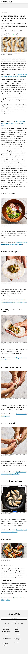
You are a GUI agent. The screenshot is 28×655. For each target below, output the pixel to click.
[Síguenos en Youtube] (22, 623)
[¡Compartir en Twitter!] (5, 34)
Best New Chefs (6, 634)
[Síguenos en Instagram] (18, 623)
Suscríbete (14, 618)
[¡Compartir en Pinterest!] (9, 34)
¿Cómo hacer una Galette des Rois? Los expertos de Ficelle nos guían (13, 123)
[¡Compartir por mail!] (16, 34)
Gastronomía (5, 629)
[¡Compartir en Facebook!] (2, 34)
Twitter (16, 597)
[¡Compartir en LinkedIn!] (13, 34)
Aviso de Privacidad (7, 638)
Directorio (4, 645)
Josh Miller (5, 30)
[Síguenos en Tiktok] (8, 623)
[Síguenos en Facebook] (5, 623)
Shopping (17, 634)
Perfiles (17, 629)
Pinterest (8, 600)
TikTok (2, 600)
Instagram (21, 597)
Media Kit (16, 642)
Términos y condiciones (5, 642)
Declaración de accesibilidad (17, 639)
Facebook (10, 597)
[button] (1, 2)
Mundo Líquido (6, 631)
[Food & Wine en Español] (8, 2)
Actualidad (4, 12)
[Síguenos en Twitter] (12, 623)
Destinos (17, 631)
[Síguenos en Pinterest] (15, 623)
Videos (16, 627)
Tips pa (17, 74)
